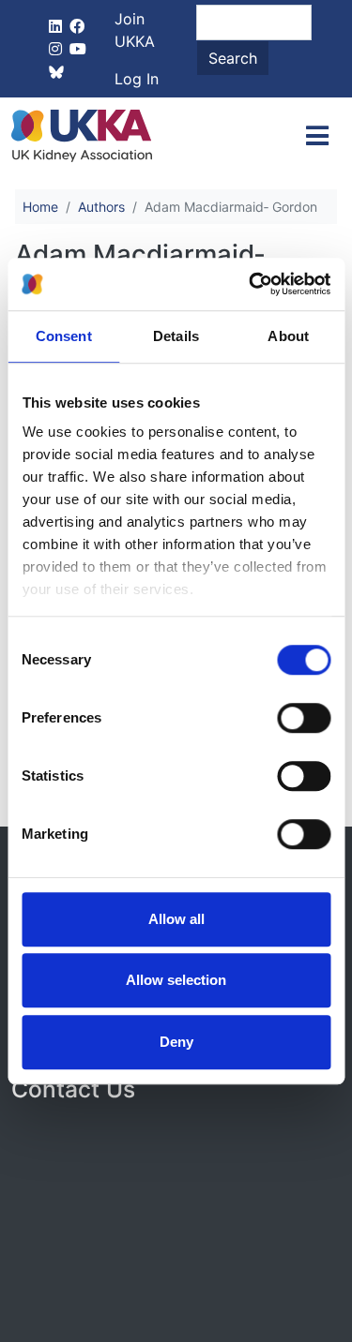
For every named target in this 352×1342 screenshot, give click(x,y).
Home (40, 207)
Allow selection (176, 980)
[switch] (303, 718)
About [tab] (288, 336)
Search (232, 58)
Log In (137, 78)
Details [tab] (176, 336)
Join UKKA (135, 30)
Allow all (176, 919)
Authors (101, 207)
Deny (176, 1042)
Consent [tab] (64, 336)
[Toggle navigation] (317, 136)
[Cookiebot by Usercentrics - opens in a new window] (250, 284)
